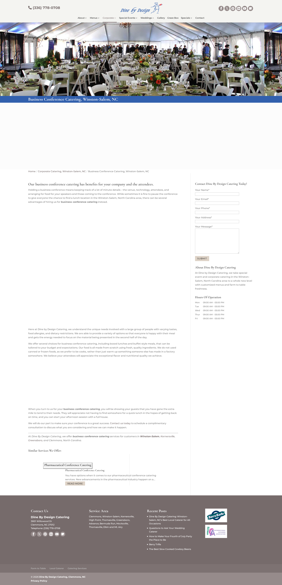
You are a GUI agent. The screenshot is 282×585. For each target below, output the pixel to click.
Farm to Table (38, 568)
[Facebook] (221, 8)
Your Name (202, 190)
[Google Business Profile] (250, 8)
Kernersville (168, 436)
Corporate (108, 18)
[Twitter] (227, 8)
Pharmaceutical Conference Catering (84, 470)
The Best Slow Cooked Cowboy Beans (170, 549)
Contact (199, 18)
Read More (75, 483)
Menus (93, 18)
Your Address (203, 217)
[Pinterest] (232, 8)
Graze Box (173, 18)
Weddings (146, 18)
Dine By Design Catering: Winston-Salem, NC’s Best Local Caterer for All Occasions (169, 520)
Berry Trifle (155, 544)
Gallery (161, 18)
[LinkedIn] (238, 8)
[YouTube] (244, 8)
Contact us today (120, 423)
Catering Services (77, 568)
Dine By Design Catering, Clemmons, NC (62, 576)
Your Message (204, 226)
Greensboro (35, 440)
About (81, 18)
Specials (185, 18)
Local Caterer (57, 568)
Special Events (127, 18)
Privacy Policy (39, 580)
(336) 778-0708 (46, 8)
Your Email (202, 199)
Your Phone (202, 208)
